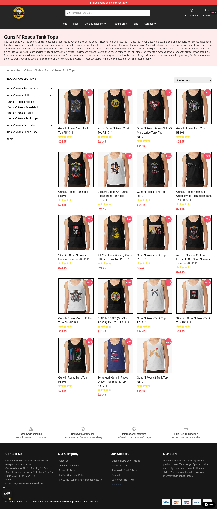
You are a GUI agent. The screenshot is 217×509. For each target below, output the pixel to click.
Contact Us (117, 475)
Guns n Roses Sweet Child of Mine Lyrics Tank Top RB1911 (154, 132)
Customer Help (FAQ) (123, 479)
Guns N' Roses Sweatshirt (22, 107)
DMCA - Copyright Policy (71, 475)
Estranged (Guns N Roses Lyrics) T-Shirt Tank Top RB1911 (113, 381)
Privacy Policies (67, 470)
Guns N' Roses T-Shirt (20, 112)
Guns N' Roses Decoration (20, 125)
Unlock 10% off (7, 494)
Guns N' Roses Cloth (28, 70)
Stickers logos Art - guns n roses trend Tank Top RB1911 (114, 196)
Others (9, 139)
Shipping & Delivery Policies (126, 460)
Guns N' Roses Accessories (21, 88)
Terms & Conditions (69, 465)
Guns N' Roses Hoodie (20, 101)
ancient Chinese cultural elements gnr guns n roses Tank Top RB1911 (193, 259)
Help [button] (211, 505)
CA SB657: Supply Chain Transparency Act (81, 479)
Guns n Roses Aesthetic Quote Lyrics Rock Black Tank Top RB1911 (194, 196)
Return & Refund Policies (124, 470)
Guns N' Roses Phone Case (21, 132)
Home (9, 70)
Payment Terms (120, 465)
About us (63, 460)
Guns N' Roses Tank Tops (60, 70)
